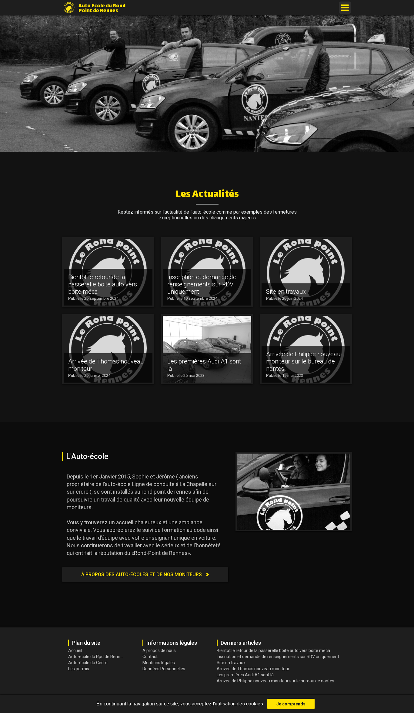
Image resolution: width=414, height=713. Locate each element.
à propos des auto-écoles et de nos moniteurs (142, 574)
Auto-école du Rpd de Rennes (96, 656)
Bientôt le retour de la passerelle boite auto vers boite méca (273, 650)
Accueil (75, 650)
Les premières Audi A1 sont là (245, 674)
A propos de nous (159, 650)
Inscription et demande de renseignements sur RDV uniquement (278, 656)
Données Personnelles (163, 668)
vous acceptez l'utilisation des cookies (221, 704)
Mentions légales (158, 662)
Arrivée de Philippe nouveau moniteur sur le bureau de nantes (275, 680)
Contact (150, 656)
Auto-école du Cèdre (88, 662)
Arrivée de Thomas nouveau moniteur (253, 668)
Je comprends (290, 703)
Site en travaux (231, 662)
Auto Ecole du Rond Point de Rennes (101, 8)
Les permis (78, 668)
